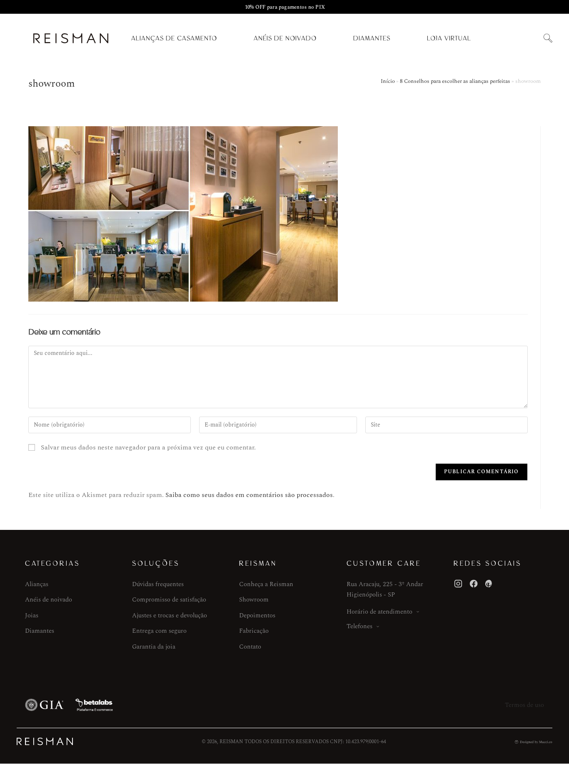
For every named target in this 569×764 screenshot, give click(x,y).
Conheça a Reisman (266, 584)
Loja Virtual (449, 38)
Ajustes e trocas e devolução (169, 615)
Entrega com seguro (159, 631)
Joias (31, 615)
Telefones (359, 626)
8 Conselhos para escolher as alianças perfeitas (455, 81)
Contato (250, 647)
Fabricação (254, 631)
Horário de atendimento (379, 612)
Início (388, 81)
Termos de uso (524, 705)
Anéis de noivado (48, 599)
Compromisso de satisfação (169, 599)
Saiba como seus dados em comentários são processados (249, 495)
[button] (547, 38)
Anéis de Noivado (285, 38)
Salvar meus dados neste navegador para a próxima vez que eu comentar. (148, 447)
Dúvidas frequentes (158, 584)
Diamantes (371, 38)
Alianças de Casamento (174, 38)
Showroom (254, 599)
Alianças (36, 584)
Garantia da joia (153, 647)
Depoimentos (257, 615)
